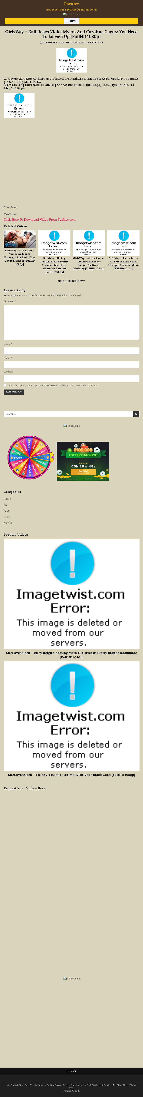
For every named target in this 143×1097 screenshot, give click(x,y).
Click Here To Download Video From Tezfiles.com (40, 219)
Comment (10, 301)
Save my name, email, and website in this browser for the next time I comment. (53, 386)
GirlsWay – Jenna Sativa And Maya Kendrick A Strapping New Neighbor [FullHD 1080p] (123, 263)
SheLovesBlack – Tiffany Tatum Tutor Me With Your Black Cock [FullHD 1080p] (71, 775)
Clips (81, 42)
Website (8, 372)
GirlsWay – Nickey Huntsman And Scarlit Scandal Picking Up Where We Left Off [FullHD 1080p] (54, 265)
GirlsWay (78, 281)
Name (8, 344)
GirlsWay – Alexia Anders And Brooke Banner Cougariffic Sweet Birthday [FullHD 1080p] (88, 263)
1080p (73, 42)
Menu (73, 21)
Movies (8, 523)
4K (5, 505)
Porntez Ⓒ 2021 (71, 1091)
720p (7, 511)
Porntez (71, 3)
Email (8, 358)
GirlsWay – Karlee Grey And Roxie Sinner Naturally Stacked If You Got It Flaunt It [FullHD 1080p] (19, 257)
